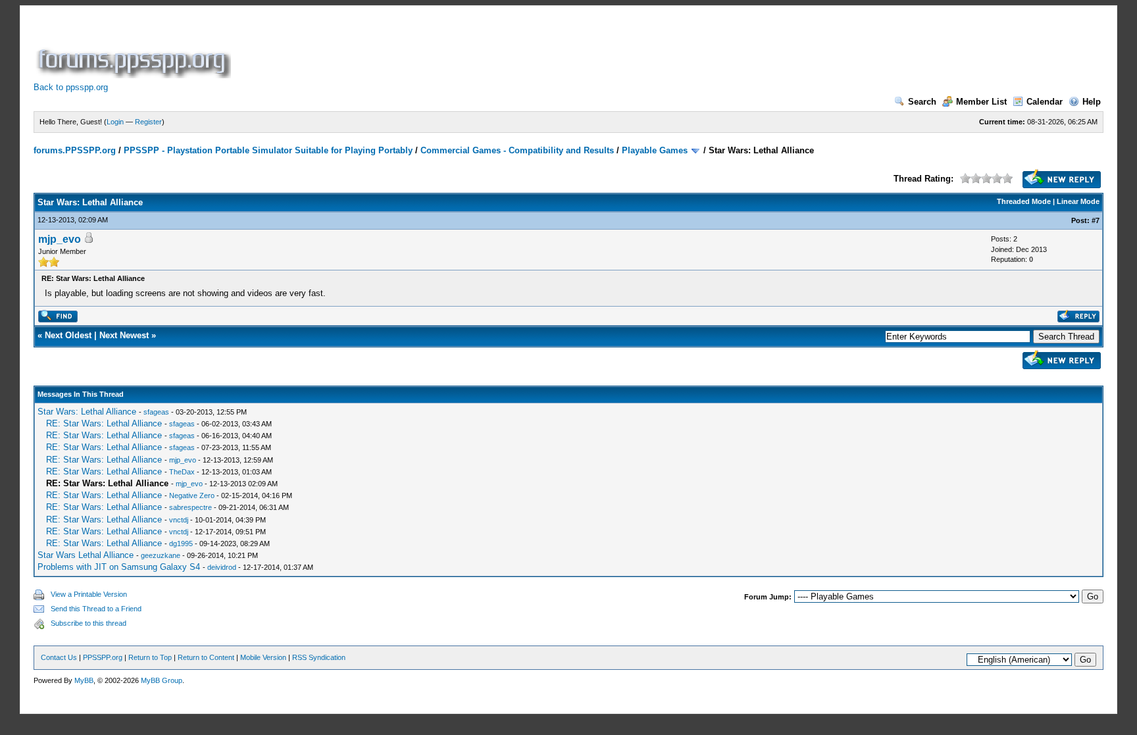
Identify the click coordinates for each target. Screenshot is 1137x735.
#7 (1095, 220)
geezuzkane (160, 555)
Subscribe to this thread (88, 623)
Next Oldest (68, 335)
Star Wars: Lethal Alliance (87, 412)
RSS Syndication (318, 657)
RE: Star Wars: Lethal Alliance (104, 423)
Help (1091, 102)
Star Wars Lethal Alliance (86, 555)
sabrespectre (190, 507)
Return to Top (150, 657)
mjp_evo (59, 239)
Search (922, 102)
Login (115, 122)
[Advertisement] (473, 48)
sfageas (156, 412)
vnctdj (178, 520)
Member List (981, 102)
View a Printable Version (89, 594)
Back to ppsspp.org (71, 87)
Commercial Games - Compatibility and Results (517, 150)
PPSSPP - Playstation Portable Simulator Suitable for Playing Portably (268, 150)
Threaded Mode (1024, 201)
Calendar (1044, 102)
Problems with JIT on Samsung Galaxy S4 (119, 567)
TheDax (182, 472)
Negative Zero (192, 495)
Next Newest (124, 335)
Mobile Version (263, 657)
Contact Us (59, 657)
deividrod (221, 567)
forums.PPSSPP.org (75, 150)
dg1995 (181, 543)
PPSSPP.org (102, 657)
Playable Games (655, 150)
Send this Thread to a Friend (96, 609)
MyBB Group (161, 680)
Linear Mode (1078, 201)
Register (148, 122)
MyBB (83, 680)
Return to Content (206, 657)
